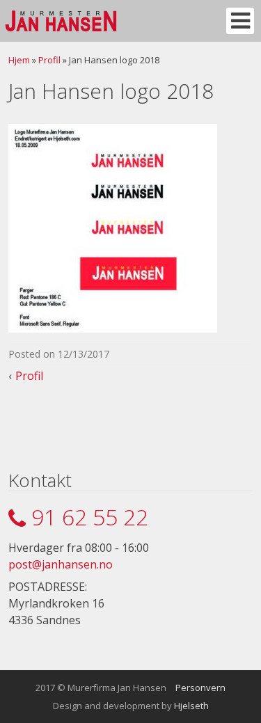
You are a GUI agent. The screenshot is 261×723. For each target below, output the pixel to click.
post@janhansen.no (60, 564)
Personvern (200, 687)
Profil (49, 60)
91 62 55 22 (89, 517)
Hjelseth (191, 705)
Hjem (19, 60)
